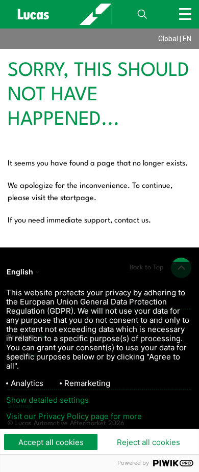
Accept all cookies (51, 442)
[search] (142, 14)
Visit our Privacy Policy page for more (74, 416)
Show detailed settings (47, 400)
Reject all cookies (148, 442)
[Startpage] (60, 14)
